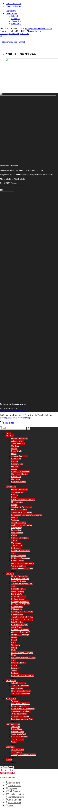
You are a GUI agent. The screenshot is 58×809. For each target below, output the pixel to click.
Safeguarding (16, 528)
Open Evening (17, 688)
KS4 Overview (17, 614)
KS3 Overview (17, 607)
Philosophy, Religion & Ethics (23, 658)
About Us (10, 435)
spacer (13, 553)
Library (14, 497)
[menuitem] (32, 11)
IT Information (17, 502)
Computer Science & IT (20, 632)
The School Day (17, 492)
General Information (19, 438)
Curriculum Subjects (19, 625)
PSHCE (14, 665)
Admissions (11, 680)
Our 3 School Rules (19, 510)
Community (16, 459)
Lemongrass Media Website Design (16, 417)
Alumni (14, 469)
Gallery (14, 742)
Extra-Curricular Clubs (20, 551)
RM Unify (16, 23)
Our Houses (16, 543)
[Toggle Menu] (1, 426)
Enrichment (16, 548)
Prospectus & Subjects (20, 706)
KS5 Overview (17, 622)
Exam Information (18, 596)
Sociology (15, 673)
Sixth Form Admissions (20, 693)
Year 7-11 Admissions (20, 686)
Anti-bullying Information (21, 525)
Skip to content (6, 770)
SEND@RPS (16, 594)
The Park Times (17, 739)
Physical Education (18, 663)
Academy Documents (19, 456)
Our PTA (15, 466)
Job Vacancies (16, 752)
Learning (10, 573)
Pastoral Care (16, 530)
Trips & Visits (17, 545)
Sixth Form (11, 698)
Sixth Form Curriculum (20, 704)
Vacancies (10, 747)
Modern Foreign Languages (22, 653)
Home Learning (17, 591)
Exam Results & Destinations (22, 709)
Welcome (15, 701)
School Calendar (17, 732)
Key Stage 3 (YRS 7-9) (20, 604)
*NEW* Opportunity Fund (22, 568)
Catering (14, 494)
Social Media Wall (18, 734)
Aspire (13, 586)
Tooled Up (16, 21)
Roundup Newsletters (19, 737)
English (14, 640)
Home (8, 433)
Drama (14, 637)
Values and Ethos (18, 443)
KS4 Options (16, 609)
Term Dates (15, 727)
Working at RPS (17, 749)
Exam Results (16, 451)
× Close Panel (7, 767)
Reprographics (17, 464)
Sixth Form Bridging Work (22, 719)
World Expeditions (18, 566)
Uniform (14, 517)
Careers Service (17, 561)
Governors (15, 479)
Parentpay (15, 18)
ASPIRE (14, 540)
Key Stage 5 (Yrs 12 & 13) (22, 619)
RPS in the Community (20, 471)
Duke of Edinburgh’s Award (22, 563)
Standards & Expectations (21, 507)
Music (13, 655)
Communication (13, 724)
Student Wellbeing (18, 522)
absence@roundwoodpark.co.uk (14, 33)
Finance (14, 505)
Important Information (20, 716)
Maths (13, 650)
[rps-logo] (12, 42)
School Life (11, 486)
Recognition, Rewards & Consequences (26, 515)
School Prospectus (18, 683)
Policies (14, 449)
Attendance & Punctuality (21, 512)
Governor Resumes (18, 482)
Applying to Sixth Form (21, 711)
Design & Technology (20, 635)
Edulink (14, 16)
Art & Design (16, 627)
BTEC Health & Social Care (22, 676)
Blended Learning (18, 589)
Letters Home (16, 729)
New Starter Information (21, 691)
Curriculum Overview (20, 579)
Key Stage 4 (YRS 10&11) (22, 612)
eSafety (14, 535)
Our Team (15, 446)
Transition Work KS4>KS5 (22, 617)
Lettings (14, 461)
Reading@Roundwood (20, 602)
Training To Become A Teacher (23, 755)
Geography (15, 645)
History (14, 647)
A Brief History (17, 441)
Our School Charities (19, 474)
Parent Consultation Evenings (23, 500)
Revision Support (18, 599)
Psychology (15, 668)
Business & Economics (20, 630)
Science (14, 670)
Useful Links (11, 13)
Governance (16, 477)
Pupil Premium (17, 533)
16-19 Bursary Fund (19, 714)
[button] (7, 773)
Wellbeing (15, 520)
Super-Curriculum (18, 556)
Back (13, 484)
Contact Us (11, 11)
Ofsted (13, 454)
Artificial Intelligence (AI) (22, 584)
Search (9, 759)
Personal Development (20, 538)
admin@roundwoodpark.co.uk (38, 28)
